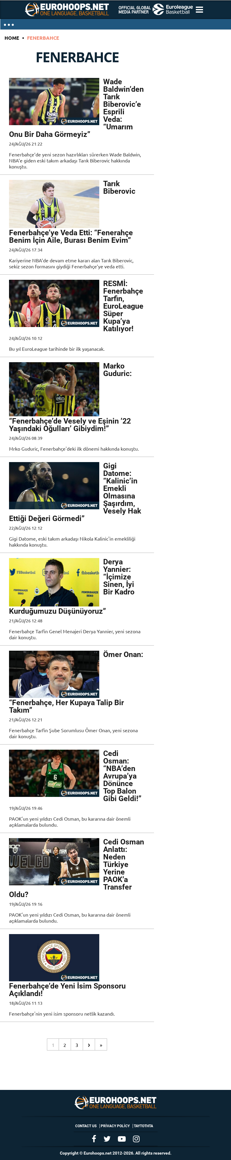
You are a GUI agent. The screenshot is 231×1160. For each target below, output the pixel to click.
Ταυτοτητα (143, 1126)
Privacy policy (115, 1126)
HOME (12, 38)
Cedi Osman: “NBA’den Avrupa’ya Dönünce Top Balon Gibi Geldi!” (122, 776)
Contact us (86, 1126)
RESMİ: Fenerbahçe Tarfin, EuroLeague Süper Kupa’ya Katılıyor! (123, 306)
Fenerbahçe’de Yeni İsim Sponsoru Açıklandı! (67, 990)
